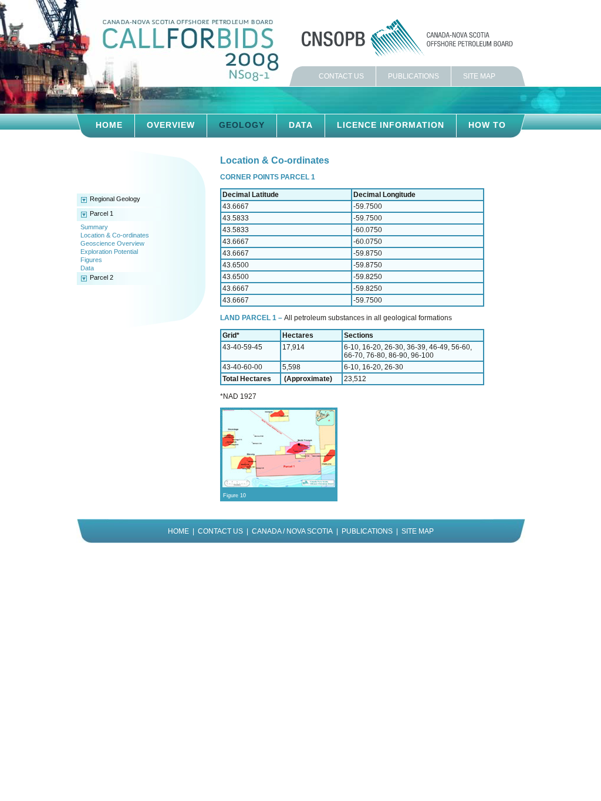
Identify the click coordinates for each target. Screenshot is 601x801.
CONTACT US (341, 76)
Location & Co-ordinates (114, 235)
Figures (91, 259)
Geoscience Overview (112, 243)
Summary (94, 226)
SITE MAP (479, 76)
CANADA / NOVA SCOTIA (292, 531)
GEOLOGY (242, 125)
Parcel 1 (101, 213)
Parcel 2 (101, 277)
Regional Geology (115, 198)
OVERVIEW (171, 125)
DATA (301, 125)
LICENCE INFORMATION (390, 125)
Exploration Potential (109, 251)
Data (87, 267)
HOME (109, 125)
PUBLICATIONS (413, 76)
